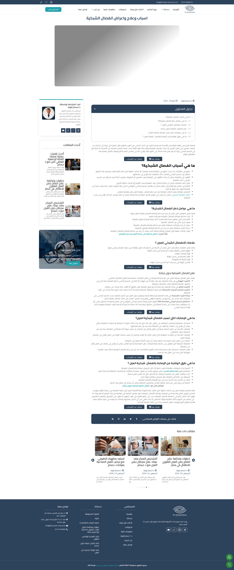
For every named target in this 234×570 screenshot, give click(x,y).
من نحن (97, 9)
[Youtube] (63, 130)
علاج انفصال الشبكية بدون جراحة (174, 128)
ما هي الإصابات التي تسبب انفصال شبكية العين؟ (167, 132)
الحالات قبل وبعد (137, 9)
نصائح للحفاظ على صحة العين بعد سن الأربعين (138, 234)
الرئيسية (176, 9)
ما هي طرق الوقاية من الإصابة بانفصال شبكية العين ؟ (165, 136)
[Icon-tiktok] (41, 2)
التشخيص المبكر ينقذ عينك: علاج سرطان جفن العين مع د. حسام (144, 461)
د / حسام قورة (126, 536)
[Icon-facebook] (136, 418)
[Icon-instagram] (46, 2)
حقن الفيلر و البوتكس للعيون (90, 538)
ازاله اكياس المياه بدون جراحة (89, 544)
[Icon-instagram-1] (118, 418)
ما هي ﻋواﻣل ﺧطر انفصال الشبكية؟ (172, 120)
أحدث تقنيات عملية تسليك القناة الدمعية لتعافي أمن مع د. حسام (54, 159)
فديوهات (122, 9)
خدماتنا (166, 9)
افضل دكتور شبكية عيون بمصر (135, 385)
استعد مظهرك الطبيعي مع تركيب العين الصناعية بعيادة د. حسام (110, 461)
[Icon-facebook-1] (51, 2)
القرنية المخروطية (92, 514)
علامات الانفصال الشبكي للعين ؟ (174, 124)
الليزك (97, 518)
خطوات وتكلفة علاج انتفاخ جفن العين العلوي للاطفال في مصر (176, 461)
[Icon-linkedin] (124, 418)
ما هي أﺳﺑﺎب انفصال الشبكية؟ (178, 116)
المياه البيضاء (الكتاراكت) (89, 523)
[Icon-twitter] (130, 418)
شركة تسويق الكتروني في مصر (107, 565)
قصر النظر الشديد (170, 371)
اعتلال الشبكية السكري (181, 195)
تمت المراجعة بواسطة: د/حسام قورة (69, 105)
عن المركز (128, 540)
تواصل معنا (82, 9)
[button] (95, 109)
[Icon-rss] (112, 418)
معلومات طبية (109, 9)
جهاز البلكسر (152, 9)
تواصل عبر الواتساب (134, 159)
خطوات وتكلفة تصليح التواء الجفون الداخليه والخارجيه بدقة (90, 529)
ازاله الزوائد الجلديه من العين (90, 551)
